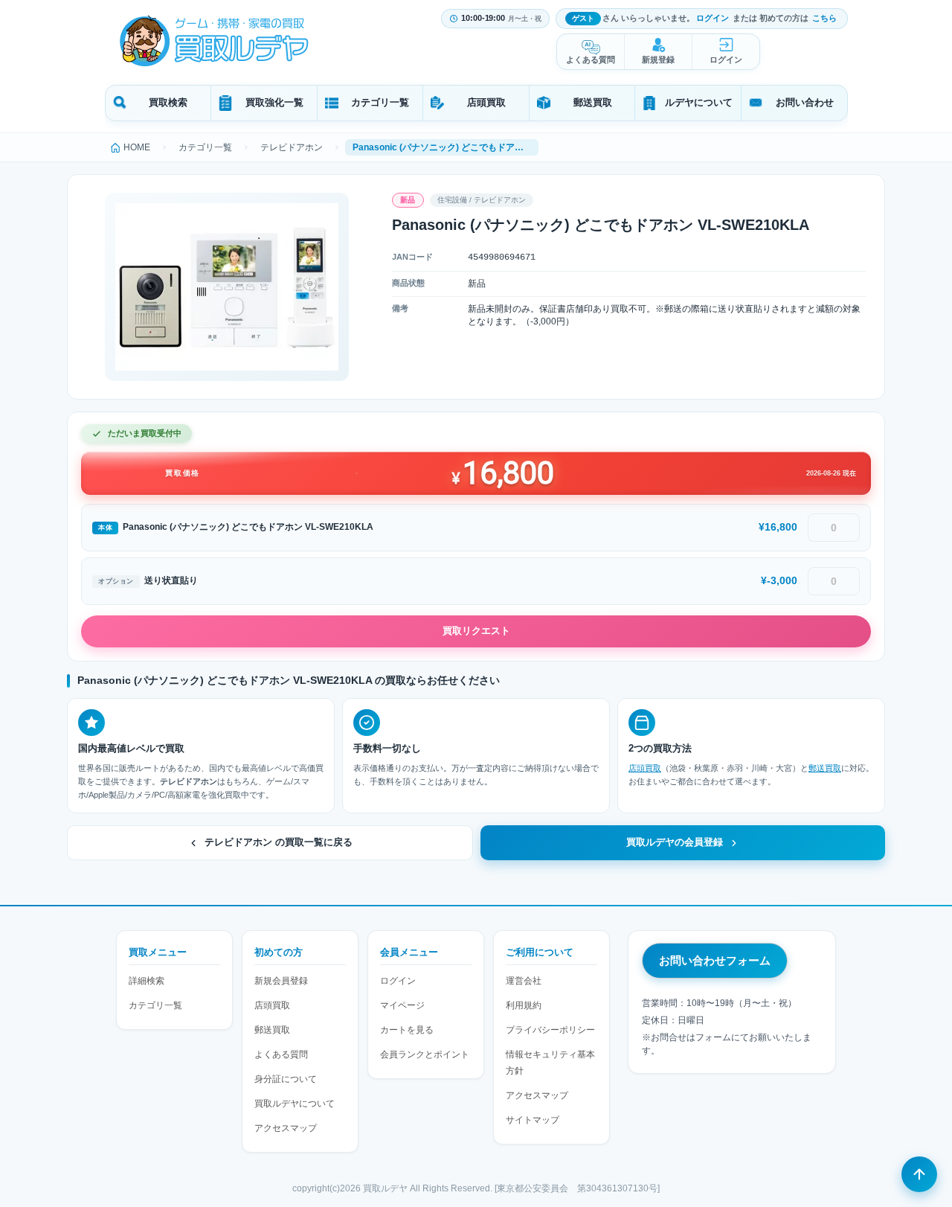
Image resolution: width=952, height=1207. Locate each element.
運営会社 (523, 981)
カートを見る (407, 1030)
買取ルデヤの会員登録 (674, 842)
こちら (824, 17)
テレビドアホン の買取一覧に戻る (279, 842)
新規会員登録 (281, 981)
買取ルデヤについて (294, 1103)
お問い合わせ (805, 102)
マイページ (402, 1005)
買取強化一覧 (274, 102)
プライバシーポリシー (550, 1030)
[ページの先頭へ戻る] (919, 1174)
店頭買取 (486, 102)
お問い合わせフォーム (715, 960)
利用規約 (523, 1005)
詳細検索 (146, 981)
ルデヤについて (699, 102)
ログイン (712, 17)
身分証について (285, 1079)
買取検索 (168, 102)
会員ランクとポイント (424, 1054)
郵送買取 (592, 102)
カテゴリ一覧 (380, 102)
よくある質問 (590, 59)
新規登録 (658, 59)
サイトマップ (532, 1120)
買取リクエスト (476, 630)
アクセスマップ (285, 1128)
